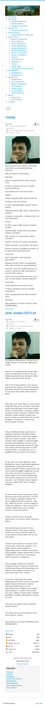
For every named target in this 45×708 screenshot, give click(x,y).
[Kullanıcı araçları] (36, 124)
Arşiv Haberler (11, 688)
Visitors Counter (22, 664)
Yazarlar (9, 674)
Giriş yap (9, 672)
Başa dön (39, 703)
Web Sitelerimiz (12, 683)
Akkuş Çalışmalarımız (14, 685)
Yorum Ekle (9, 309)
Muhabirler (10, 676)
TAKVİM (10, 117)
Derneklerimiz (11, 681)
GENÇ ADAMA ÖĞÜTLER (20, 313)
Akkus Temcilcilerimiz (14, 679)
